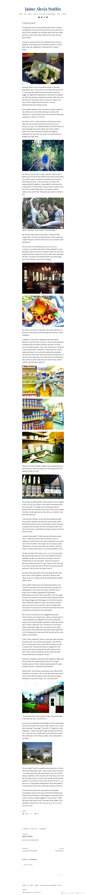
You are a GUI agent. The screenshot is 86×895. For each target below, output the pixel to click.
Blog (58, 14)
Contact (64, 14)
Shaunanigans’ (53, 798)
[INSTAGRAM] (44, 17)
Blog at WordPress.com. (36, 892)
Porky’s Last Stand (49, 553)
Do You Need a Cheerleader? (46, 14)
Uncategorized (43, 828)
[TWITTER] (41, 17)
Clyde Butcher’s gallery (38, 174)
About (30, 14)
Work (35, 14)
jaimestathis (26, 828)
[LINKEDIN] (47, 17)
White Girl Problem (38, 117)
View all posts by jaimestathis (30, 840)
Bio (25, 14)
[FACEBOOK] (39, 17)
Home (20, 14)
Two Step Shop (32, 504)
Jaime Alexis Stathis (43, 8)
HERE (35, 182)
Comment (59, 874)
